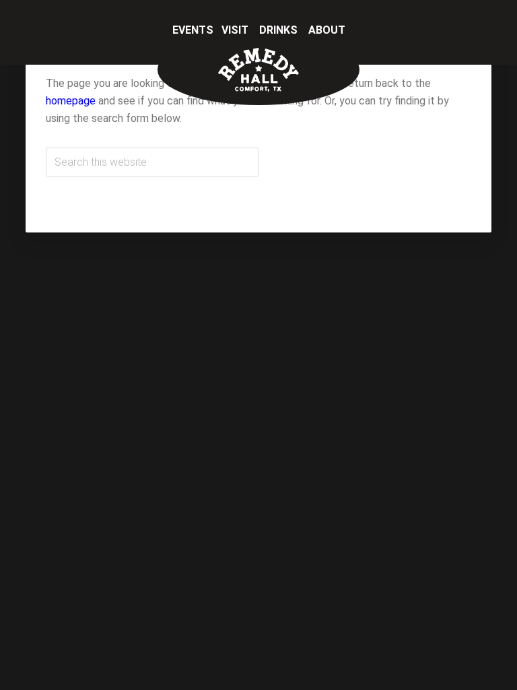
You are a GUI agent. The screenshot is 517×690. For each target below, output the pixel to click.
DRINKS (279, 30)
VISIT (236, 30)
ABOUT (326, 30)
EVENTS (194, 30)
